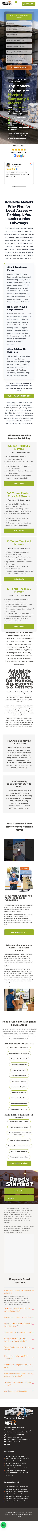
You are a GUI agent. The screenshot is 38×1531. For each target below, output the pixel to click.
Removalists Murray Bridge (19, 1127)
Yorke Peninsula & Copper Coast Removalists (20, 1134)
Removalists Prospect (19, 1076)
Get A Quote (19, 484)
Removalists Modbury (19, 1098)
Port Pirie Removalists (19, 1151)
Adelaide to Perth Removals (15, 1501)
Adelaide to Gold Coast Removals (17, 1496)
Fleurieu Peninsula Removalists (19, 1146)
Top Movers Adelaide (13, 1512)
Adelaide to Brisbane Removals (17, 1494)
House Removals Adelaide (15, 1456)
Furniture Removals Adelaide (16, 1461)
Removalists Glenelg (19, 1081)
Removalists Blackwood (19, 1109)
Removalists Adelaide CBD (19, 1048)
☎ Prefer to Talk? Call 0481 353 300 (19, 16)
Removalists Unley (19, 1070)
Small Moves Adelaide (13, 1465)
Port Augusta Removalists (19, 1157)
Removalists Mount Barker (19, 1121)
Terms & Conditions (18, 1514)
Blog (8, 1444)
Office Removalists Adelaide (16, 1463)
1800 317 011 (17, 1437)
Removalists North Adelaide (19, 1053)
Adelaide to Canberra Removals (17, 1491)
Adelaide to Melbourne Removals (17, 1487)
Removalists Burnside (19, 1064)
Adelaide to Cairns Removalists (17, 1498)
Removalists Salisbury (19, 1103)
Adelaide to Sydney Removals (16, 1489)
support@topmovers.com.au (20, 1439)
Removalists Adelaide (19, 1163)
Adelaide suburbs (28, 1226)
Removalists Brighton (19, 1087)
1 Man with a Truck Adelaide (16, 1470)
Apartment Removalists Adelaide (17, 1458)
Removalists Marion (19, 1092)
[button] (3, 1525)
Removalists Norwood (19, 1059)
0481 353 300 (28, 4)
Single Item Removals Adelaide (17, 1468)
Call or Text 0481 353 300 (19, 396)
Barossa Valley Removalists (19, 1140)
